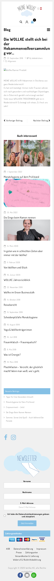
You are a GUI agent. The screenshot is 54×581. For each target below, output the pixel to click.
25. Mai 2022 (12, 212)
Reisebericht (10, 304)
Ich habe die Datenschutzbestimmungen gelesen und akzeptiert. (28, 515)
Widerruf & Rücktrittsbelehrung (27, 559)
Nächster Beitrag (40, 120)
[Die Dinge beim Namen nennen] (27, 192)
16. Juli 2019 (12, 337)
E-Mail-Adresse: (27, 503)
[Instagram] (13, 435)
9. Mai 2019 (11, 349)
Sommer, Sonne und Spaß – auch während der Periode (25, 419)
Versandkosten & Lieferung (27, 556)
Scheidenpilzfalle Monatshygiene (21, 317)
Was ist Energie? (12, 354)
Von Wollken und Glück (15, 267)
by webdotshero (35, 58)
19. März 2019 (12, 362)
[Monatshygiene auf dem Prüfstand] (27, 153)
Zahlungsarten (31, 552)
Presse (19, 552)
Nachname (27, 492)
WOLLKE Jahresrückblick (17, 279)
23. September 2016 (15, 58)
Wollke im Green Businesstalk (19, 292)
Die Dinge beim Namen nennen (20, 217)
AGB (8, 548)
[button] (20, 575)
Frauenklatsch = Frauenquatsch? (20, 342)
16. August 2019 (13, 324)
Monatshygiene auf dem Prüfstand (21, 176)
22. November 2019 (15, 287)
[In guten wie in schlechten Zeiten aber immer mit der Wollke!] (27, 230)
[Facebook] (6, 435)
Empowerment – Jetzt (15, 407)
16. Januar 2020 (13, 275)
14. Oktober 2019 (13, 299)
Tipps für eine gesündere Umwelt (19, 397)
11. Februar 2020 (13, 262)
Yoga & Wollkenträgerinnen (18, 329)
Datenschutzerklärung (23, 548)
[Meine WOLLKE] (27, 10)
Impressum (41, 548)
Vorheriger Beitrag (14, 120)
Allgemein (12, 61)
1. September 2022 (14, 171)
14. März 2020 (12, 246)
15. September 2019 (15, 312)
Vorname (27, 481)
